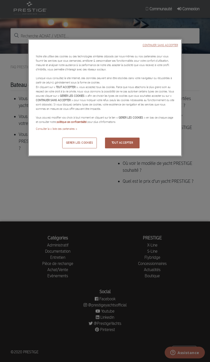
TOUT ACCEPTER (122, 143)
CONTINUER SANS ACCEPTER (160, 45)
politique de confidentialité (72, 122)
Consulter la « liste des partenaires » (56, 129)
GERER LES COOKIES (79, 143)
